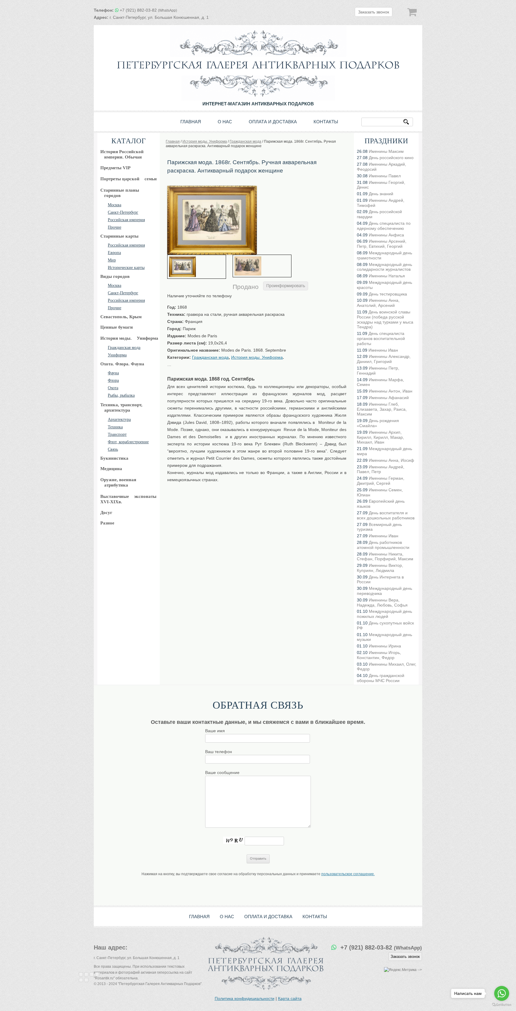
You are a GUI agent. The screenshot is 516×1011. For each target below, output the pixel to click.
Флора (113, 380)
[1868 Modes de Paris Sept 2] (262, 266)
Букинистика (114, 458)
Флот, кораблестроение (128, 442)
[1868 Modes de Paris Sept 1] (212, 187)
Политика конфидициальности (244, 998)
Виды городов (115, 276)
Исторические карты (126, 267)
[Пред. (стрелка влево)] (81, 980)
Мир (112, 260)
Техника (115, 427)
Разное (107, 523)
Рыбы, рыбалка (121, 395)
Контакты (326, 121)
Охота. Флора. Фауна (122, 363)
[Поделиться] (86, 974)
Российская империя (126, 220)
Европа (114, 252)
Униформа (117, 355)
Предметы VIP (115, 167)
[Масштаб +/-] (97, 974)
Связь (113, 449)
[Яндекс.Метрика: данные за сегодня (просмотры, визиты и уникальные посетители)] (400, 970)
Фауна (113, 373)
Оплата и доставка (273, 121)
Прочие (114, 227)
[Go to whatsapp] (501, 993)
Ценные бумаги (116, 327)
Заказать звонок (373, 12)
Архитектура (119, 419)
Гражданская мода (124, 347)
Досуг (106, 512)
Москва (114, 205)
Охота (113, 388)
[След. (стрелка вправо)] (86, 980)
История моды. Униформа (257, 357)
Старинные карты (119, 236)
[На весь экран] (92, 974)
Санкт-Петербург (123, 212)
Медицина (111, 468)
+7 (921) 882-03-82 (148, 10)
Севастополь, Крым (121, 316)
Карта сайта (290, 998)
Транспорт (117, 434)
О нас (225, 121)
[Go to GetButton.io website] (501, 1005)
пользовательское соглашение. (348, 874)
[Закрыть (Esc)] (81, 974)
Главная (190, 121)
